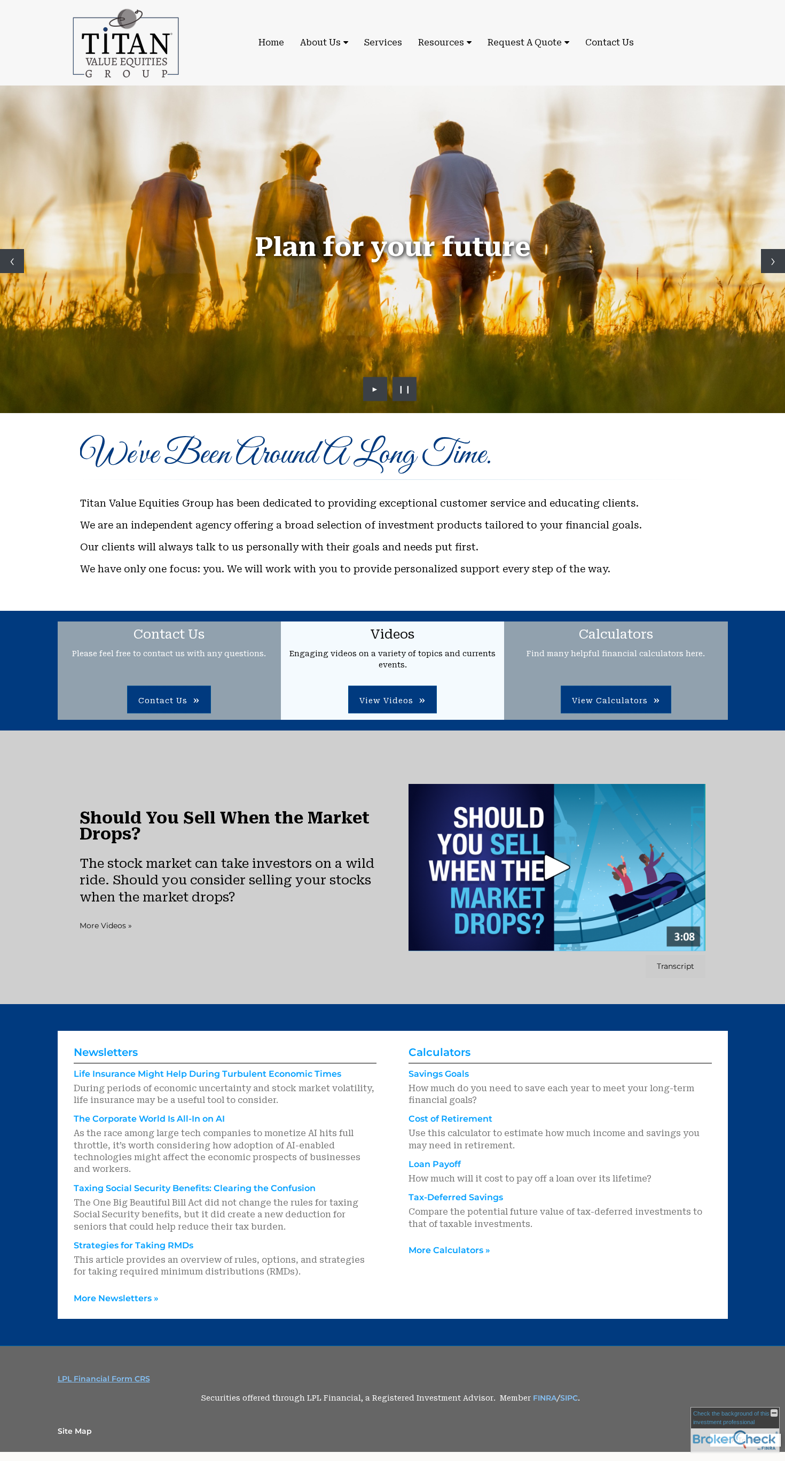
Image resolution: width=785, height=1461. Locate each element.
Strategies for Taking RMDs (133, 1245)
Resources (441, 42)
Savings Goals (439, 1074)
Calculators (439, 1052)
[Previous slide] (12, 261)
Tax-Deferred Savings (456, 1197)
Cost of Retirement (450, 1119)
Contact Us (609, 42)
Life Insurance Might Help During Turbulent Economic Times (207, 1074)
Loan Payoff (435, 1164)
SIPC (569, 1398)
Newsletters (106, 1052)
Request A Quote (525, 42)
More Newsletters (116, 1298)
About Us (320, 42)
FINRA (544, 1398)
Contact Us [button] (162, 700)
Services (383, 42)
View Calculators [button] (610, 700)
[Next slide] (773, 261)
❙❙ (405, 389)
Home (271, 42)
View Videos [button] (386, 700)
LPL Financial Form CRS (104, 1379)
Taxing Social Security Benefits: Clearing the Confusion (195, 1188)
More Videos (106, 925)
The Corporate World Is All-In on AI (149, 1119)
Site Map (75, 1431)
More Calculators (449, 1250)
